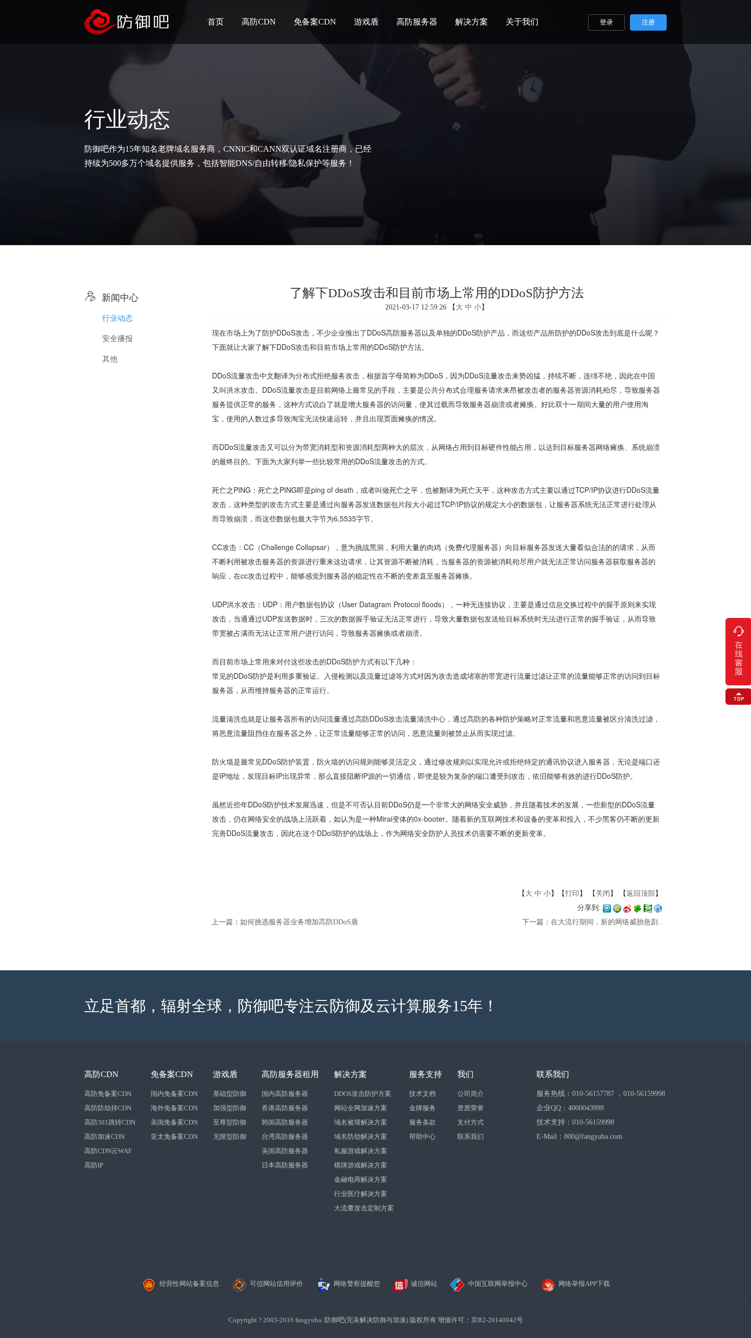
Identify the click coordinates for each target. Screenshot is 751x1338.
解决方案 (471, 21)
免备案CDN (315, 21)
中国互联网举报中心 (498, 1283)
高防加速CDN (104, 1136)
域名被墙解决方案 (360, 1122)
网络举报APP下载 (584, 1283)
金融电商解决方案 (360, 1179)
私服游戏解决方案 (360, 1151)
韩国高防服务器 (285, 1122)
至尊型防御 (229, 1122)
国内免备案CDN (174, 1093)
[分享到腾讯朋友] (637, 908)
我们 (465, 1074)
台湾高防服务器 (285, 1136)
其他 (110, 359)
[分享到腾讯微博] (607, 908)
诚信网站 (424, 1283)
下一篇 (533, 922)
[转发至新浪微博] (627, 908)
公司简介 (470, 1093)
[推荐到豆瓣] (648, 908)
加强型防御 (229, 1108)
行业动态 (117, 318)
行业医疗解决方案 (360, 1194)
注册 (648, 22)
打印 (572, 893)
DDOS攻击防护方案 (362, 1093)
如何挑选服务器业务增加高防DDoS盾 (299, 922)
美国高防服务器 (285, 1151)
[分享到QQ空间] (617, 908)
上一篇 (222, 922)
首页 (215, 21)
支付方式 (470, 1122)
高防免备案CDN (107, 1093)
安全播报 (117, 338)
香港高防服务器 (285, 1108)
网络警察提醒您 (357, 1283)
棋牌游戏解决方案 (360, 1165)
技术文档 (422, 1093)
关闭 (603, 893)
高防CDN (259, 21)
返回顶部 (640, 893)
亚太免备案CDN (174, 1136)
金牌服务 (422, 1108)
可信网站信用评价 (276, 1283)
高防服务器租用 (290, 1074)
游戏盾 (366, 21)
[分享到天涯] (658, 908)
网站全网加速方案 (360, 1108)
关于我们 (522, 21)
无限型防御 (229, 1136)
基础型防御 (229, 1093)
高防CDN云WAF (108, 1151)
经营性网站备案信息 (189, 1283)
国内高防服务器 (285, 1093)
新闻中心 (111, 298)
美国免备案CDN (174, 1122)
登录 (606, 22)
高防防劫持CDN (107, 1108)
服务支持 (425, 1074)
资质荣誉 (470, 1108)
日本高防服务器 (285, 1165)
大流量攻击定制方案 (364, 1208)
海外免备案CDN (174, 1108)
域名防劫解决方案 (360, 1136)
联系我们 (470, 1136)
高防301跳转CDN (109, 1122)
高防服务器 (416, 21)
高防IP (93, 1165)
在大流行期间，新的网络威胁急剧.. (606, 922)
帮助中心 (422, 1136)
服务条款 (422, 1122)
